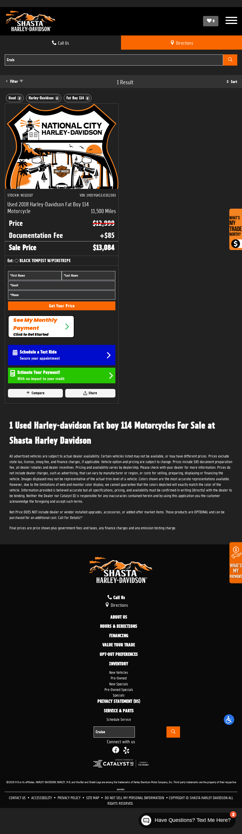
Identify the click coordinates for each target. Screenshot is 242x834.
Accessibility (42, 797)
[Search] (230, 60)
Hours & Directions (118, 626)
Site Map (93, 797)
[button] (229, 720)
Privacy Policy (69, 797)
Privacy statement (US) (118, 701)
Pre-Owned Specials (118, 689)
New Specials (118, 683)
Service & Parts (119, 711)
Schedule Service (119, 719)
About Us (118, 617)
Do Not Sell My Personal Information (135, 797)
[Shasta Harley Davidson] (31, 21)
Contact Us (18, 797)
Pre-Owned (119, 677)
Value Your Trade (118, 645)
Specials (119, 694)
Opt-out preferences (119, 654)
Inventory (118, 664)
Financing (118, 636)
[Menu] (231, 21)
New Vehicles (118, 672)
